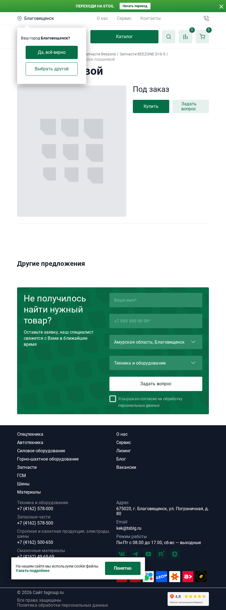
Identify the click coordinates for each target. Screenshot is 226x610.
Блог (121, 459)
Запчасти (27, 467)
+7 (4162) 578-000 (35, 508)
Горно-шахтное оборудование (48, 459)
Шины (23, 483)
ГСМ (21, 475)
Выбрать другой (52, 68)
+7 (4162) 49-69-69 (35, 556)
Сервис (124, 18)
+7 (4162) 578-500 (35, 523)
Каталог (124, 36)
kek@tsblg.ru (128, 528)
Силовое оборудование (41, 450)
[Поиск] (168, 36)
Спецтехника (30, 434)
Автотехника (30, 442)
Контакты (150, 18)
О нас (102, 18)
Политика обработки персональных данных (62, 605)
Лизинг (123, 450)
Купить (151, 106)
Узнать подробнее (33, 570)
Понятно (123, 568)
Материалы (29, 492)
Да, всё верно (52, 52)
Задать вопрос (189, 106)
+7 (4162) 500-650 (35, 542)
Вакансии (126, 467)
